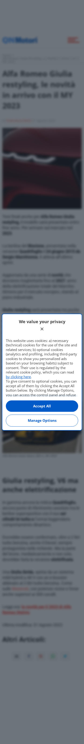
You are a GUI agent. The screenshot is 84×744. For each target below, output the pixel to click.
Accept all (42, 406)
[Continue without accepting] (42, 329)
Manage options (42, 420)
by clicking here (18, 376)
